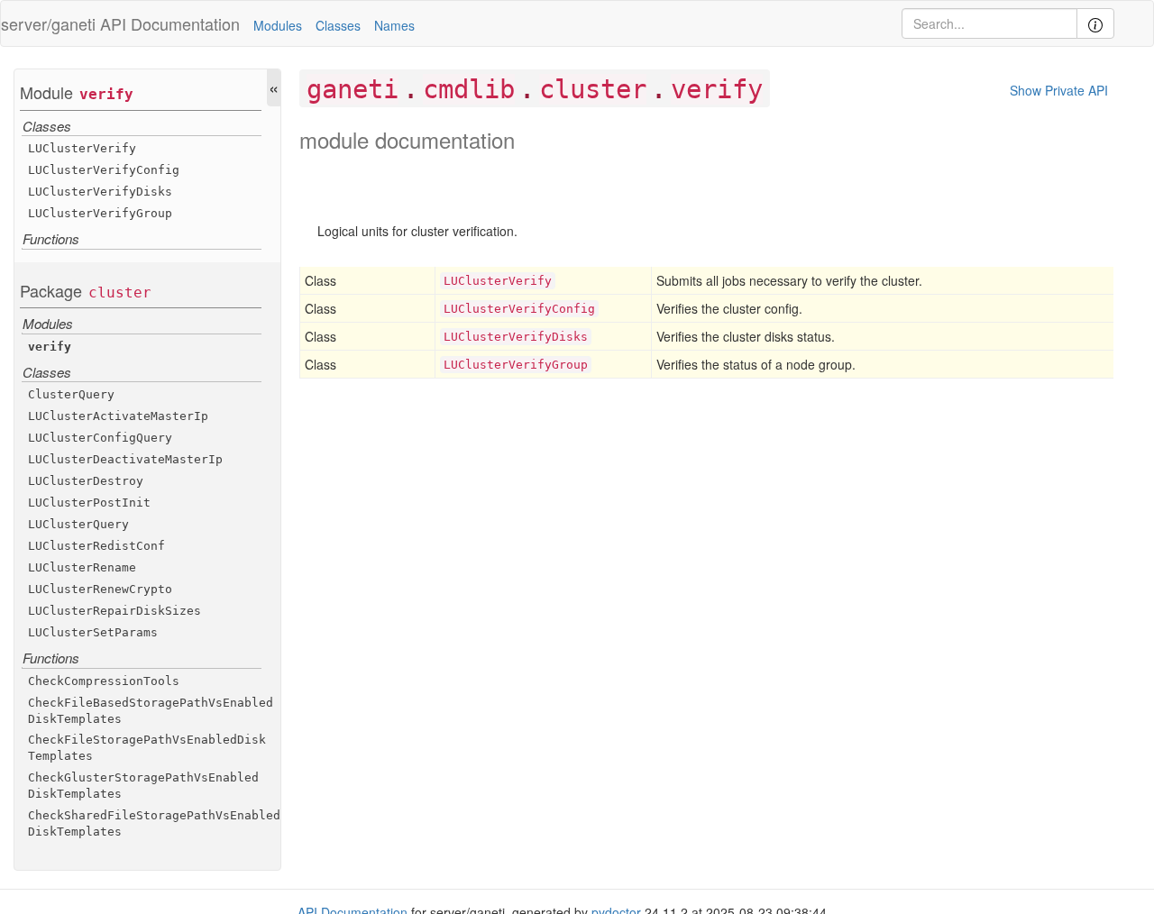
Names (394, 25)
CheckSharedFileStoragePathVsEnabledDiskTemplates (154, 823)
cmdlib (469, 89)
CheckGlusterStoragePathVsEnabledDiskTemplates (143, 785)
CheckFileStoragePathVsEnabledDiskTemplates (147, 748)
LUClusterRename (82, 567)
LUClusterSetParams (93, 632)
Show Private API (1059, 90)
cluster (119, 292)
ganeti (352, 89)
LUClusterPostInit (89, 502)
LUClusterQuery (78, 524)
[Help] (1095, 23)
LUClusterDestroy (85, 481)
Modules (277, 25)
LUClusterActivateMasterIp (118, 416)
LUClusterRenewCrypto (100, 589)
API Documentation (170, 23)
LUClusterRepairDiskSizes (114, 610)
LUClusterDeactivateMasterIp (125, 459)
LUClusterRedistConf (96, 546)
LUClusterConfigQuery (100, 437)
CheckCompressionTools (103, 681)
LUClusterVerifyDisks (100, 191)
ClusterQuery (71, 394)
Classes (338, 25)
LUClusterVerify (82, 148)
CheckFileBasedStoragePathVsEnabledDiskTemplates (150, 711)
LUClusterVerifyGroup (100, 213)
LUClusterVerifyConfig (103, 170)
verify (106, 94)
